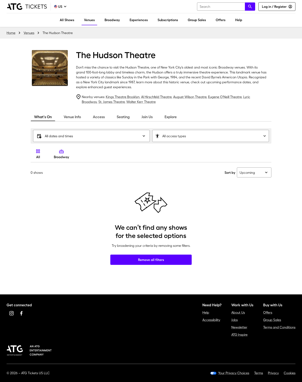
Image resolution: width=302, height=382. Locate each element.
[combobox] (226, 6)
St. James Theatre (111, 102)
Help (238, 20)
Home (11, 33)
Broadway (112, 20)
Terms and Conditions (279, 327)
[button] (91, 136)
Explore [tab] (171, 117)
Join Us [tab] (147, 117)
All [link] (38, 157)
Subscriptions (168, 20)
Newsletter (239, 327)
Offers (220, 20)
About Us (238, 312)
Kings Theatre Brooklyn (122, 97)
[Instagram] (11, 313)
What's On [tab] (43, 117)
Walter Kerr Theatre (141, 102)
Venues (89, 20)
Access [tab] (99, 117)
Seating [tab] (123, 117)
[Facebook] (21, 313)
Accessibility (211, 320)
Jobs (234, 320)
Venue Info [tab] (72, 117)
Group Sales (197, 20)
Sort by (230, 172)
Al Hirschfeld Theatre (156, 97)
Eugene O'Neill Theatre (225, 97)
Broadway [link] (61, 157)
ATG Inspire (239, 334)
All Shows (67, 20)
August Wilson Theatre (189, 97)
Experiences (139, 20)
